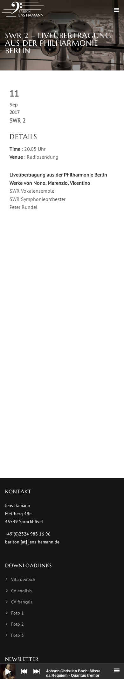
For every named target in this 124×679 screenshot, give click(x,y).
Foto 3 (17, 635)
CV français (21, 602)
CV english (21, 591)
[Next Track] (35, 676)
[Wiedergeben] (3, 666)
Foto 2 (17, 624)
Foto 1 (17, 613)
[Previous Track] (22, 676)
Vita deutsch (23, 579)
